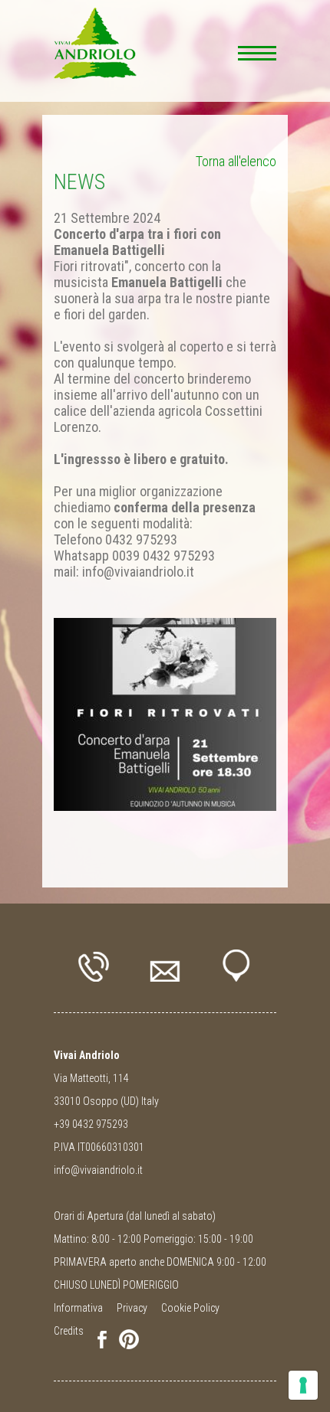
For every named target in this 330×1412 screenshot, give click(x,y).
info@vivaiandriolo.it (98, 1170)
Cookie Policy (190, 1308)
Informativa (78, 1308)
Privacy (132, 1308)
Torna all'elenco (236, 161)
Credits (69, 1331)
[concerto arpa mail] (165, 714)
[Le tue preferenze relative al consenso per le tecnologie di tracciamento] (303, 1385)
